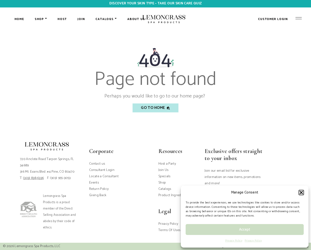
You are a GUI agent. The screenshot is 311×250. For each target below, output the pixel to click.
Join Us (163, 170)
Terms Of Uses (169, 230)
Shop (162, 182)
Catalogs (164, 189)
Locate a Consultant (104, 176)
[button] (301, 192)
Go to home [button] (153, 108)
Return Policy (99, 189)
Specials (164, 176)
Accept (244, 229)
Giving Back (97, 195)
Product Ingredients (173, 195)
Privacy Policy (233, 240)
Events (94, 182)
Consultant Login (101, 170)
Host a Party (167, 164)
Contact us (97, 164)
